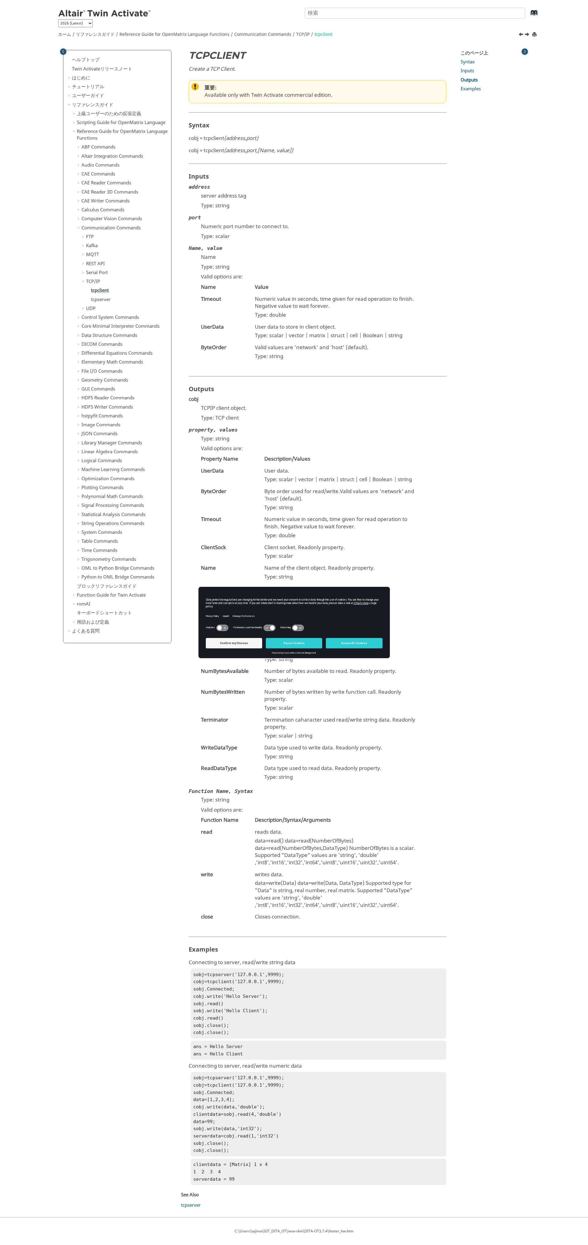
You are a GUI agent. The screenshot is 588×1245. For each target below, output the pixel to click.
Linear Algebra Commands (109, 451)
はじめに (81, 77)
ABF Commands (98, 147)
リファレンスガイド (95, 34)
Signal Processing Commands (112, 505)
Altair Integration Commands (112, 156)
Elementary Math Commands (112, 362)
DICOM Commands (102, 344)
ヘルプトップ (86, 59)
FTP (90, 236)
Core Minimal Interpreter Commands (120, 326)
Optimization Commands (107, 478)
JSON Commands (99, 433)
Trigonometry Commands (108, 559)
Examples (471, 88)
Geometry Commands (104, 380)
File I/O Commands (102, 371)
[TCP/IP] (521, 35)
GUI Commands (98, 389)
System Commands (101, 532)
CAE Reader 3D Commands (109, 192)
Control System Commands (110, 317)
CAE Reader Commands (106, 182)
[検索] (515, 12)
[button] (69, 60)
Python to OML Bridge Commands (117, 577)
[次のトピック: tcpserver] (527, 35)
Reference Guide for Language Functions (174, 34)
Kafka (92, 245)
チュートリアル (88, 86)
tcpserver (101, 299)
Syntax (468, 61)
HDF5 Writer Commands (107, 407)
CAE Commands (98, 174)
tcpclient (323, 34)
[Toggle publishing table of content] (63, 51)
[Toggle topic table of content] (525, 51)
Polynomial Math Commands (112, 496)
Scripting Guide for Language (121, 122)
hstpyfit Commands (102, 416)
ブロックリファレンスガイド (107, 586)
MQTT (92, 254)
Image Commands (100, 424)
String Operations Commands (112, 523)
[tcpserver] (527, 35)
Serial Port (97, 272)
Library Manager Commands (111, 443)
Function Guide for (111, 595)
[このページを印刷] (535, 35)
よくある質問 (86, 631)
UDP (91, 308)
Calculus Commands (102, 209)
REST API (95, 263)
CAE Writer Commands (105, 201)
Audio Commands (100, 165)
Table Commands (99, 541)
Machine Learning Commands (113, 469)
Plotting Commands (102, 487)
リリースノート (102, 69)
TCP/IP (303, 34)
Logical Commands (101, 460)
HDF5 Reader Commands (107, 397)
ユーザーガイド (88, 95)
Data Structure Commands (109, 335)
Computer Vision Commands (111, 218)
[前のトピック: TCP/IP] (521, 35)
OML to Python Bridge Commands (117, 568)
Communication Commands (262, 34)
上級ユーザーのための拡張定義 (109, 113)
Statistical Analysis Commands (113, 514)
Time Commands (99, 550)
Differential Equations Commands (117, 353)
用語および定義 (93, 622)
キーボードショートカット (104, 612)
